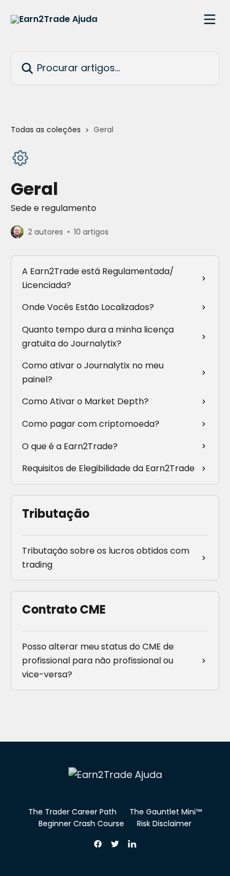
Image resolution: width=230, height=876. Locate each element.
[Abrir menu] (209, 19)
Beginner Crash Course (81, 823)
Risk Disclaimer (164, 823)
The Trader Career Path (72, 811)
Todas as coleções (46, 129)
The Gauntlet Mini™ (165, 811)
